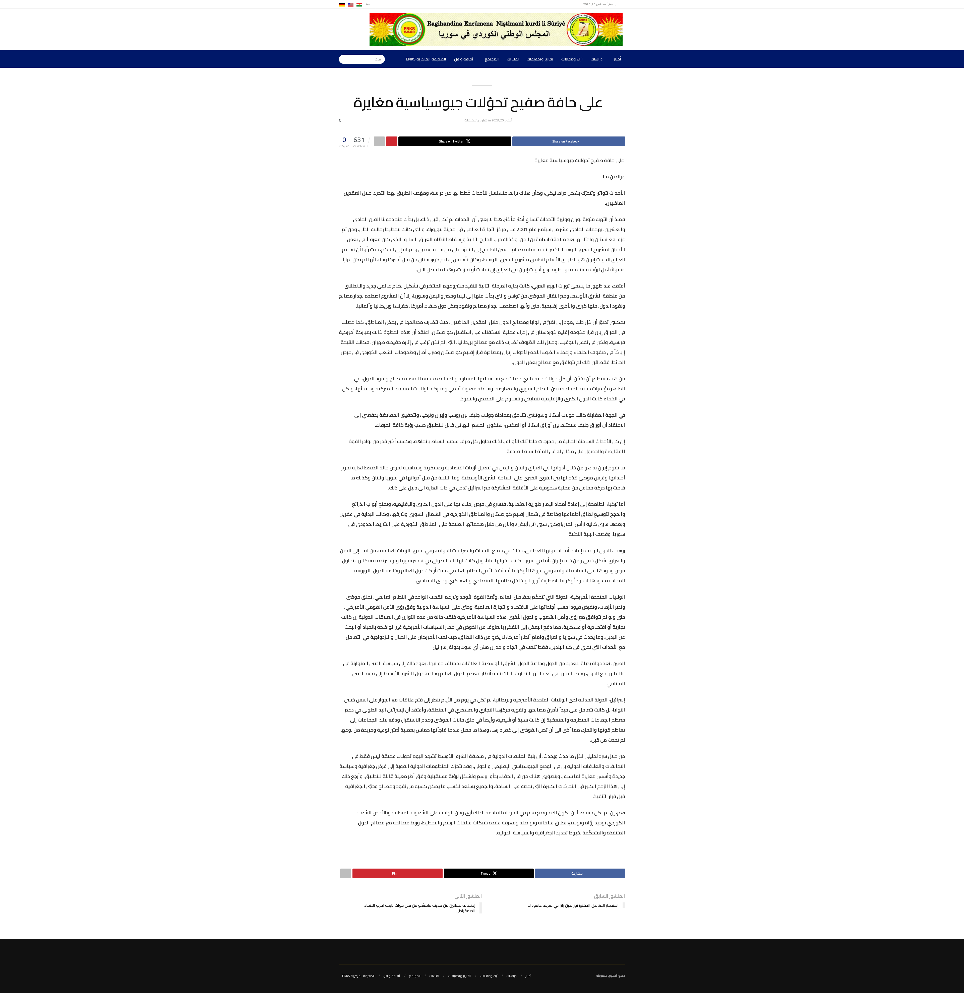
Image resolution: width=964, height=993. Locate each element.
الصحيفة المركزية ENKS (426, 59)
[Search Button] (342, 59)
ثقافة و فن (463, 59)
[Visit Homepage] (497, 29)
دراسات (596, 59)
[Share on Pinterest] (391, 141)
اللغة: (368, 4)
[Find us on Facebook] (386, 4)
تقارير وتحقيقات (540, 59)
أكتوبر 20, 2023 (502, 120)
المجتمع (492, 59)
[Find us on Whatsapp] (380, 4)
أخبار (617, 59)
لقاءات (513, 59)
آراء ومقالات (572, 59)
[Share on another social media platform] (379, 141)
